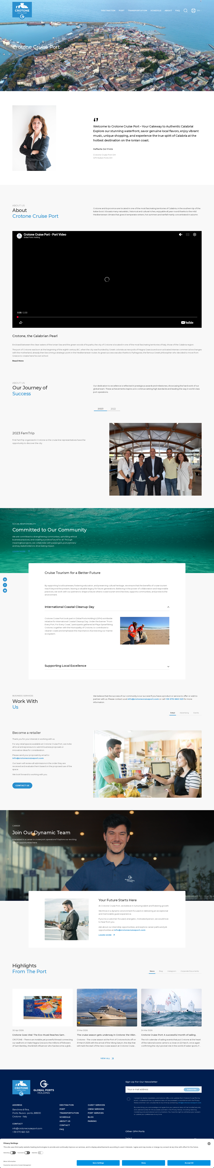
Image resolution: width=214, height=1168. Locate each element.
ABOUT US (65, 1121)
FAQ (177, 10)
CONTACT (65, 1125)
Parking (92, 1121)
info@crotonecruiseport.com (143, 699)
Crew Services (96, 1109)
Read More (18, 361)
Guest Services (96, 1105)
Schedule (156, 10)
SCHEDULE (65, 1117)
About (168, 10)
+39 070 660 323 (174, 699)
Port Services (96, 1113)
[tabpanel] (107, 459)
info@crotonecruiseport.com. (189, 1102)
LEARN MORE (19, 551)
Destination (108, 10)
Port (121, 10)
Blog (91, 1117)
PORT (62, 1109)
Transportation (137, 10)
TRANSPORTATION (69, 1113)
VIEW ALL (105, 1058)
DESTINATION (67, 1105)
